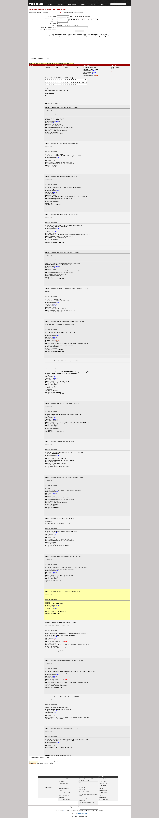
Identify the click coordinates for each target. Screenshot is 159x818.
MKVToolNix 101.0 (63, 797)
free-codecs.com (82, 813)
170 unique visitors (48, 786)
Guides (83, 4)
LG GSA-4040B (55, 603)
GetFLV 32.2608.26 (83, 789)
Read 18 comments (116, 67)
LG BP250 (101, 788)
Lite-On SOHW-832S (56, 373)
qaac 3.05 (81, 782)
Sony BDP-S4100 (103, 792)
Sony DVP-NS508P (103, 790)
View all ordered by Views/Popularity (99, 36)
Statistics (96, 807)
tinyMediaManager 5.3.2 (84, 798)
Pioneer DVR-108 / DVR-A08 (58, 156)
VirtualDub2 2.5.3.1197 (64, 795)
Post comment (115, 72)
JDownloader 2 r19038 (64, 783)
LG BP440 (101, 795)
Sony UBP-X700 (102, 797)
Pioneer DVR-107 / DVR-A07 (58, 301)
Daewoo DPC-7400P (103, 799)
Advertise (79, 807)
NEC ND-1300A (55, 741)
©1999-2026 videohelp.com (79, 816)
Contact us (60, 807)
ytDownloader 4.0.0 (63, 779)
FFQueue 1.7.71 (62, 781)
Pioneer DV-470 (102, 779)
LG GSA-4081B (55, 119)
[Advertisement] (79, 49)
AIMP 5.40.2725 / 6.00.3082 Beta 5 (87, 785)
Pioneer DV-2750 (103, 783)
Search (55, 807)
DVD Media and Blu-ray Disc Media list (47, 9)
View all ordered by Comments (57, 36)
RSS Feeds (90, 807)
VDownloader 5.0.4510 (64, 788)
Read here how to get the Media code (86, 18)
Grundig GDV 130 (59, 651)
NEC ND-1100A (55, 334)
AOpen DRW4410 (55, 709)
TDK (31, 67)
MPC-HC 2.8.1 (82, 800)
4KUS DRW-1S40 (55, 454)
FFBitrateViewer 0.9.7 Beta (85, 792)
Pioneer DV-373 (102, 781)
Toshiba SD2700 (102, 786)
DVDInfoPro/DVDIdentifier (65, 78)
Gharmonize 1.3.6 (63, 786)
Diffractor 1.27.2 (82, 787)
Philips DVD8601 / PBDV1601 (59, 189)
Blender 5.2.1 (62, 790)
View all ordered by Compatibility (77, 36)
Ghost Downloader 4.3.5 (64, 792)
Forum (50, 4)
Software (60, 4)
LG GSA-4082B (55, 569)
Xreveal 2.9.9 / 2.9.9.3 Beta (65, 799)
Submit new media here (56, 12)
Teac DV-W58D (55, 531)
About (74, 807)
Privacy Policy (68, 807)
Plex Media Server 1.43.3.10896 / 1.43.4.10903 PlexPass (86, 779)
